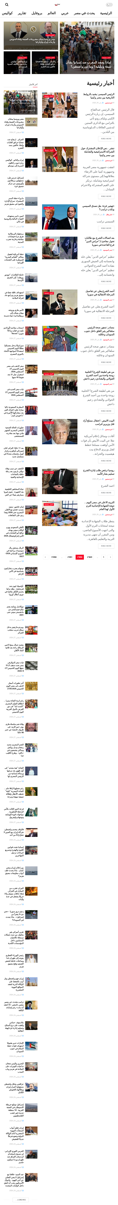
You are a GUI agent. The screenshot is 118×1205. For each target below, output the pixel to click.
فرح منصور (108, 103)
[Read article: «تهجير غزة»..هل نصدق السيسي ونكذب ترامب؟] (59, 217)
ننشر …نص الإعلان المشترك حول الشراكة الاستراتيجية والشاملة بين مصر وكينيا (97, 152)
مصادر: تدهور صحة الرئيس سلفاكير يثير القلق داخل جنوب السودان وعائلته (99, 331)
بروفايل (36, 13)
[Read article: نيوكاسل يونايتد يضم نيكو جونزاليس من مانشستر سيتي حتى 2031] (31, 609)
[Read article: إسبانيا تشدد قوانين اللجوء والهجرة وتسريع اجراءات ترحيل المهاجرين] (31, 850)
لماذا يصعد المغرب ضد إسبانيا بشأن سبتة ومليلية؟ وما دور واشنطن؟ (22, 103)
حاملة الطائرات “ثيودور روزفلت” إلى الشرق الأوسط (14, 277)
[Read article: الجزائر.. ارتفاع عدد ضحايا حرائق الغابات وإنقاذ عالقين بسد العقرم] (31, 142)
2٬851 (69, 557)
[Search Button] (6, 4)
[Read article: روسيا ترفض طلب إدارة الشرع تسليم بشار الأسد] (59, 481)
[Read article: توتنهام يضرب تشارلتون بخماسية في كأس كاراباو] (31, 571)
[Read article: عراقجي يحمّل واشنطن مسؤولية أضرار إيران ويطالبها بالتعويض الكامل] (31, 1087)
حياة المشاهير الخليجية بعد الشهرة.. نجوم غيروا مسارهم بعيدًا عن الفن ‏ (14, 492)
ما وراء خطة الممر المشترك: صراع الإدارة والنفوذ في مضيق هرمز (14, 201)
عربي (65, 13)
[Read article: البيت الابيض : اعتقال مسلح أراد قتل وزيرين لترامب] (59, 431)
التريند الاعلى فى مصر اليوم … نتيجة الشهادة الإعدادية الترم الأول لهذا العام (99, 506)
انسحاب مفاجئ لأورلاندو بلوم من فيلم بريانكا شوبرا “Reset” (14, 330)
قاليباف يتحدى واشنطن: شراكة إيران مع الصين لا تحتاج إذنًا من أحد (14, 832)
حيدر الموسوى (104, 73)
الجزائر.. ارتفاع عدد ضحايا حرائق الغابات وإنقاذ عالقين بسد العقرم (45, 64)
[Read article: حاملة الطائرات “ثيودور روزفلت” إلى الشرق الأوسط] (31, 277)
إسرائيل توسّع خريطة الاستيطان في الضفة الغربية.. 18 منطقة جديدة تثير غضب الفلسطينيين (15, 1110)
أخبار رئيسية (106, 57)
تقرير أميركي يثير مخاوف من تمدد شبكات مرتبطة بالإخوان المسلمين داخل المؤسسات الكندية (14, 937)
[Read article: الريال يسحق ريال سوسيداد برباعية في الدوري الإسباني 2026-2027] (31, 551)
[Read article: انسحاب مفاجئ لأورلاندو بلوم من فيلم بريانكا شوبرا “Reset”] (31, 330)
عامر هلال (109, 214)
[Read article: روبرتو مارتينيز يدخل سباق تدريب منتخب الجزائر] (31, 630)
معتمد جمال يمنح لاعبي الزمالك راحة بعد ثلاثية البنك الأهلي (14, 648)
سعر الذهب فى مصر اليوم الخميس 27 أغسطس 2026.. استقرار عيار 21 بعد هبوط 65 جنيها (15, 371)
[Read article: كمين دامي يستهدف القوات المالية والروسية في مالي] (31, 219)
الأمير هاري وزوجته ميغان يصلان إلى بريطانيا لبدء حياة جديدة (14, 313)
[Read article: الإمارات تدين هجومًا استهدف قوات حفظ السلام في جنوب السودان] (31, 1046)
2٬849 (89, 557)
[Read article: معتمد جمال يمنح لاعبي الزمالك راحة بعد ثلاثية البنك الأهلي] (31, 648)
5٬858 (53, 557)
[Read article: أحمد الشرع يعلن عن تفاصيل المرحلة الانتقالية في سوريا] (59, 302)
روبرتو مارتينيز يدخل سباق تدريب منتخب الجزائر (15, 630)
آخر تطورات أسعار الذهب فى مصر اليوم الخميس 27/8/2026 (15, 686)
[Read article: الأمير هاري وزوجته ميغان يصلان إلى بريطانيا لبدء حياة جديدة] (31, 313)
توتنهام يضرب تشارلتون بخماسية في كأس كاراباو (14, 571)
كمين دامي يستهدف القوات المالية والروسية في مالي (14, 219)
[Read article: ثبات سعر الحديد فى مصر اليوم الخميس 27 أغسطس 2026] (31, 392)
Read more (104, 138)
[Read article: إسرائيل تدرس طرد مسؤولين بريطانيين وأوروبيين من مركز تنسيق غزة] (31, 180)
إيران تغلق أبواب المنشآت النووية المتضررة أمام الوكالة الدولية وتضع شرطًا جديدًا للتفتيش (15, 1133)
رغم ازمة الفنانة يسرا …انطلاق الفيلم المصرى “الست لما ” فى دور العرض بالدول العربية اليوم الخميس (14, 706)
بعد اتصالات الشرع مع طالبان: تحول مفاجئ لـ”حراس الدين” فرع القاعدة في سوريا (99, 241)
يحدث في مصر (84, 13)
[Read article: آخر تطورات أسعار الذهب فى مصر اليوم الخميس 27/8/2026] (31, 686)
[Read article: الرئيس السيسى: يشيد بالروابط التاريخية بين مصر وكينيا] (59, 105)
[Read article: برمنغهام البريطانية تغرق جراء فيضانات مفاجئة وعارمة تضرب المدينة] (31, 236)
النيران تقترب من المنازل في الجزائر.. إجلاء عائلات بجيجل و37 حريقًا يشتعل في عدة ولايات (14, 894)
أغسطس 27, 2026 (90, 73)
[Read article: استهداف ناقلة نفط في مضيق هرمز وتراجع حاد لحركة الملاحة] (31, 295)
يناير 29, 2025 (97, 103)
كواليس (7, 13)
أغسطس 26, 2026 (15, 840)
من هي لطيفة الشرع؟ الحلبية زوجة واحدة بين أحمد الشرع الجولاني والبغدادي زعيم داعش (98, 375)
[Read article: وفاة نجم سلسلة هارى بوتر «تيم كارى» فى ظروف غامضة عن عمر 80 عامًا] (31, 727)
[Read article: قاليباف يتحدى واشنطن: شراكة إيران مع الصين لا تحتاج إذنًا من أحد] (31, 832)
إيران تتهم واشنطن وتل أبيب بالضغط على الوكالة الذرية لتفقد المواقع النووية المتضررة (14, 984)
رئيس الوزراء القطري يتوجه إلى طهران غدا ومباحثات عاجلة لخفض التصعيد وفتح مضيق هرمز (14, 961)
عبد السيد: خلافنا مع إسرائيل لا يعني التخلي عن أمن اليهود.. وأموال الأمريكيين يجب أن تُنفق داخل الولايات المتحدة (14, 1180)
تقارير (22, 13)
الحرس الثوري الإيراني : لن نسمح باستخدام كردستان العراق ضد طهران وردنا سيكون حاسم (14, 1157)
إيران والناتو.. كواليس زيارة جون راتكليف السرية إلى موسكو (17, 64)
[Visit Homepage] (57, 5)
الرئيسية (106, 13)
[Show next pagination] (45, 557)
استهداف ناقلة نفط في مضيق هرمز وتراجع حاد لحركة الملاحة (14, 295)
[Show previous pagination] (110, 557)
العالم (52, 13)
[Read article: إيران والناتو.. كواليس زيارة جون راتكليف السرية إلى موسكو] (31, 163)
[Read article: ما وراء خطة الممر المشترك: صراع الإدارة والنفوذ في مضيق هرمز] (31, 201)
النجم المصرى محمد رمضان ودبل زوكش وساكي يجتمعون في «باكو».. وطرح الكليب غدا (15, 750)
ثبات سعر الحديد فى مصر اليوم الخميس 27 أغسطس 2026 (14, 392)
